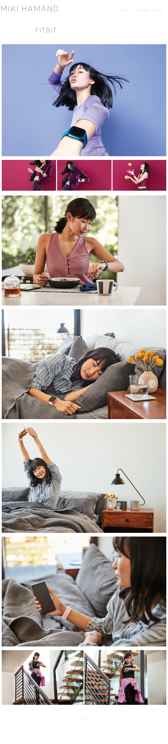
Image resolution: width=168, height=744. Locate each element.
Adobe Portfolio (89, 735)
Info (158, 10)
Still (124, 10)
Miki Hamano (29, 8)
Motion (142, 10)
